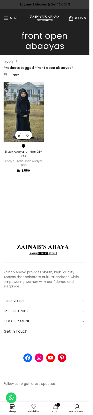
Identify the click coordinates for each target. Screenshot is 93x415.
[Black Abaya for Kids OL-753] (24, 112)
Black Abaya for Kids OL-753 (23, 154)
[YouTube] (50, 357)
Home (9, 62)
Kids (24, 165)
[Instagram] (39, 357)
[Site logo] (44, 17)
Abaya (10, 161)
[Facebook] (27, 357)
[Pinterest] (62, 357)
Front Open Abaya (29, 161)
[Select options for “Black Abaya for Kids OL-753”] (19, 135)
